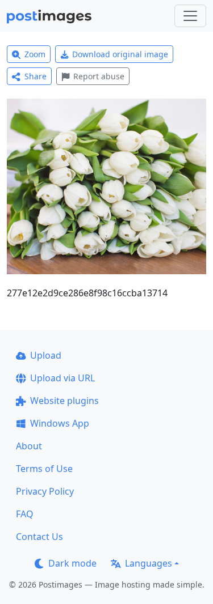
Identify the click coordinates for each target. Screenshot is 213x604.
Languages (148, 563)
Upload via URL (62, 378)
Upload (45, 355)
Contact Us (39, 536)
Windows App (59, 423)
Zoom (34, 54)
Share (35, 76)
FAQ (25, 514)
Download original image (120, 54)
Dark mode (72, 563)
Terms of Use (44, 468)
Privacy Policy (45, 491)
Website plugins (64, 400)
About (29, 446)
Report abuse (98, 76)
